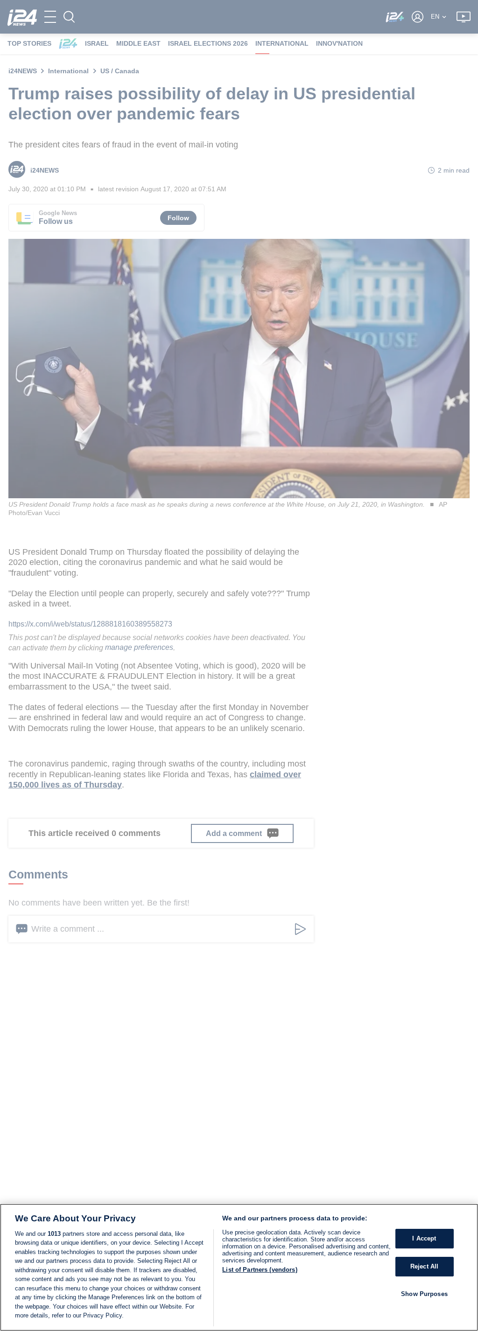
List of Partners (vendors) (259, 1269)
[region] (239, 1267)
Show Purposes (424, 1293)
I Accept (424, 1238)
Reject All (424, 1266)
